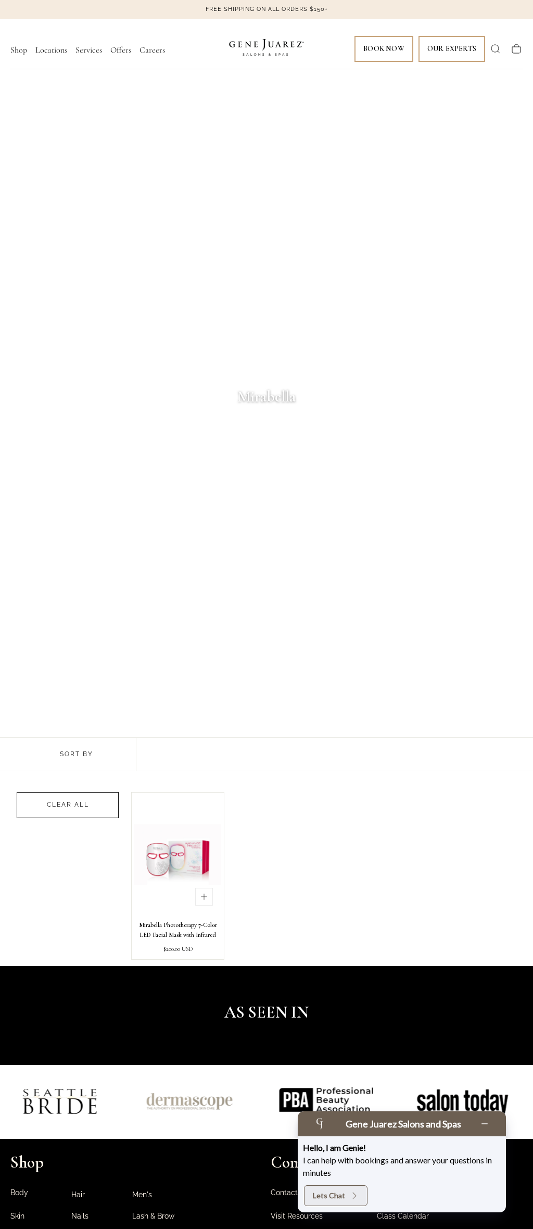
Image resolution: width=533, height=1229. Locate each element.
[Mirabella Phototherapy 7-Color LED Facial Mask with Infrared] (177, 854)
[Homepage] (266, 49)
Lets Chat (329, 1195)
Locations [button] (51, 50)
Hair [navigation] (78, 1194)
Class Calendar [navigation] (403, 1216)
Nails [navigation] (79, 1216)
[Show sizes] (204, 897)
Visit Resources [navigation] (297, 1216)
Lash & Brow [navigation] (153, 1216)
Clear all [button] (68, 804)
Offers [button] (120, 50)
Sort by (76, 754)
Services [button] (88, 50)
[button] (495, 49)
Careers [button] (152, 50)
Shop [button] (18, 50)
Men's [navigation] (142, 1194)
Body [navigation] (19, 1192)
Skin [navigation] (17, 1216)
